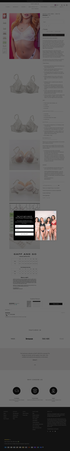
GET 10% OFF (24, 234)
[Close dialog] (55, 212)
